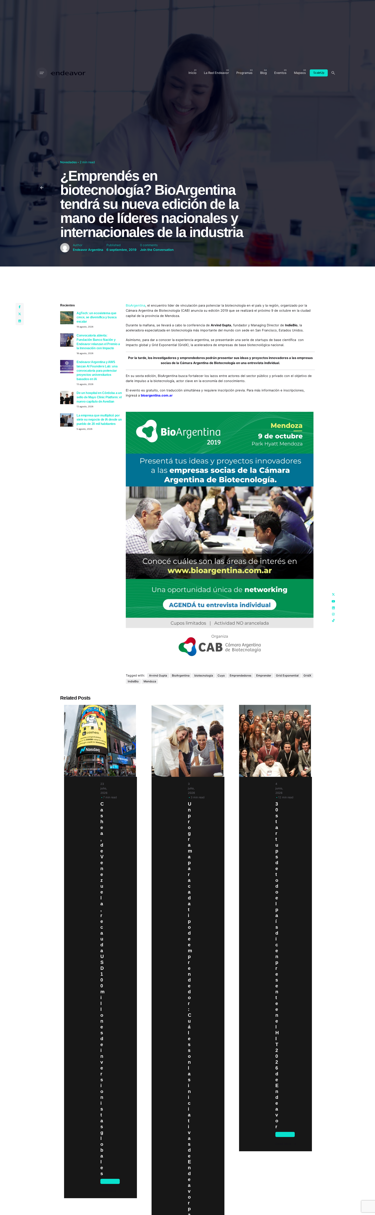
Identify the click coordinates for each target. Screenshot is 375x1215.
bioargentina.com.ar (157, 395)
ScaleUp (318, 72)
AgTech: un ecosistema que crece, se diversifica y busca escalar (97, 317)
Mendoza (150, 681)
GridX (307, 675)
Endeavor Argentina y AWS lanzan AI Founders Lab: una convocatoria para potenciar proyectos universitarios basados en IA (97, 370)
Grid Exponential (287, 675)
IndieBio (133, 681)
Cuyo (221, 675)
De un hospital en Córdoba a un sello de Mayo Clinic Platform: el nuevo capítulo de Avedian (99, 397)
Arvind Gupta (158, 675)
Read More (108, 1191)
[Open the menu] (41, 72)
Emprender (263, 675)
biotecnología (203, 675)
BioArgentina (135, 305)
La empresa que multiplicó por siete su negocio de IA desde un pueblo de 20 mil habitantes (99, 419)
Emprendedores (240, 675)
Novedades (68, 162)
